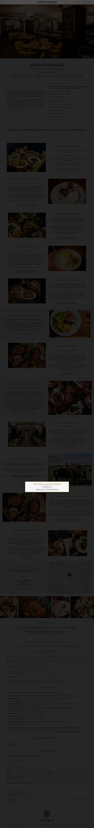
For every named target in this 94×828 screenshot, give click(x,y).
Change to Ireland (52, 489)
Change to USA (40, 489)
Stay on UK (47, 487)
